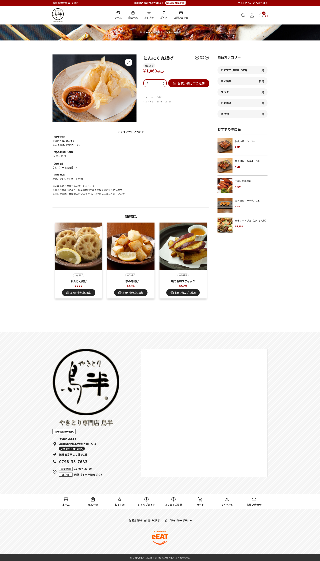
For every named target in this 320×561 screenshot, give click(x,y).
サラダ (242, 92)
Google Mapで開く (176, 2)
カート (200, 504)
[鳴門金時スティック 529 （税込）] (206, 58)
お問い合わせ (181, 17)
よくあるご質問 (173, 504)
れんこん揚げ (79, 281)
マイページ (227, 504)
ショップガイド (146, 504)
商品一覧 (133, 17)
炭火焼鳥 (242, 81)
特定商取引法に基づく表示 (146, 520)
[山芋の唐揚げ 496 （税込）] (197, 58)
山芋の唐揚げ (131, 281)
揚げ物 (242, 114)
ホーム (118, 17)
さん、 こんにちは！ (253, 2)
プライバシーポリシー (180, 520)
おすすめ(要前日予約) (242, 70)
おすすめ (149, 17)
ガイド (163, 17)
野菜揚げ (157, 32)
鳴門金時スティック (183, 281)
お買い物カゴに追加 (191, 83)
